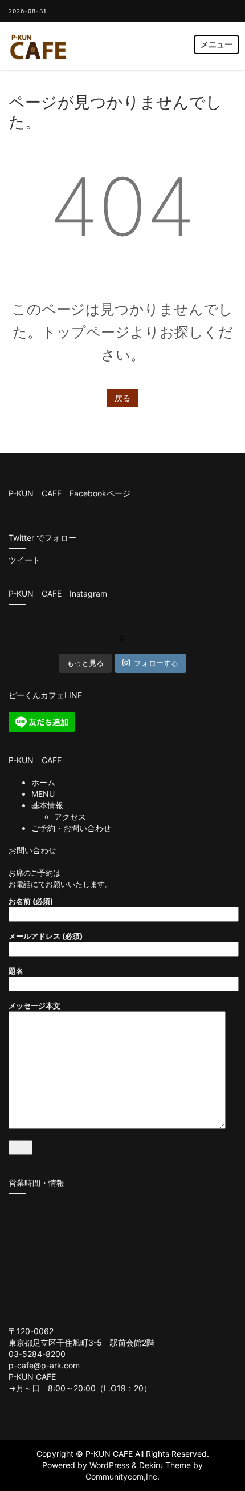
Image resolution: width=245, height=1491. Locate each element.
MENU (43, 794)
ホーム (43, 782)
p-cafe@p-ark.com (44, 1365)
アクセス (70, 816)
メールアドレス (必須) (46, 936)
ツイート (24, 560)
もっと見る (85, 662)
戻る (122, 398)
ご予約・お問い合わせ (71, 828)
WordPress (109, 1465)
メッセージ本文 (34, 1005)
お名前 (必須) (31, 901)
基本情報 (47, 805)
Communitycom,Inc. (122, 1476)
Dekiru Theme (165, 1465)
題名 (16, 970)
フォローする (156, 662)
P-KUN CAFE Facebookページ (69, 493)
